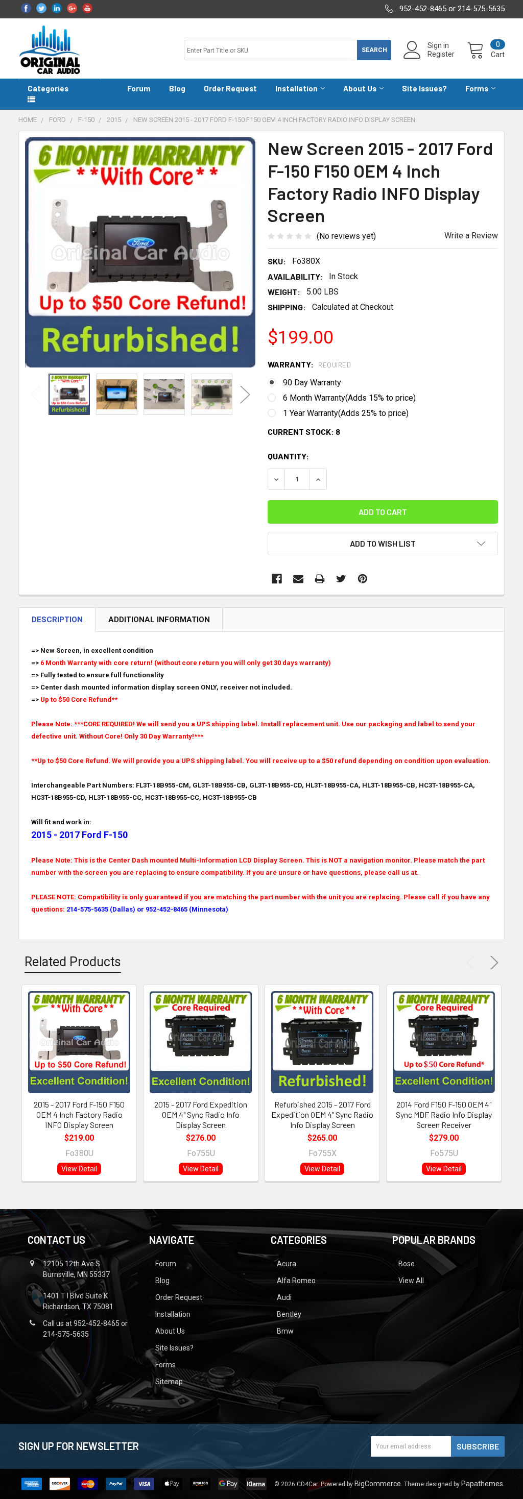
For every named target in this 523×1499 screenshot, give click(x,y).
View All (411, 1280)
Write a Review (471, 235)
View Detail (79, 1169)
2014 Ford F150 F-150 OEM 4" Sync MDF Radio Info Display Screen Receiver (444, 1114)
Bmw (285, 1331)
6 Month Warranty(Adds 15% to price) (349, 398)
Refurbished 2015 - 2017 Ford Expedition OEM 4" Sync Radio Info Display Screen (322, 1114)
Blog (177, 88)
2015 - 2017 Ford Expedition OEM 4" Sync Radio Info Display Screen (200, 1114)
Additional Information (159, 619)
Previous (35, 394)
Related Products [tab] (73, 961)
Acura (286, 1264)
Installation (296, 88)
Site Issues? (424, 88)
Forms (476, 88)
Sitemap (169, 1382)
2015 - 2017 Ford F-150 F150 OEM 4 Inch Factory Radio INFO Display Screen (79, 1114)
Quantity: (288, 456)
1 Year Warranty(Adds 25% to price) (346, 413)
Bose (406, 1264)
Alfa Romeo (296, 1280)
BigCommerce (377, 1484)
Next (245, 394)
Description (57, 619)
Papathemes (482, 1484)
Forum (139, 88)
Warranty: (309, 364)
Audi (284, 1297)
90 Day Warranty (312, 382)
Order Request (230, 88)
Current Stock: (304, 431)
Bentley (289, 1314)
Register (441, 54)
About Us (359, 88)
